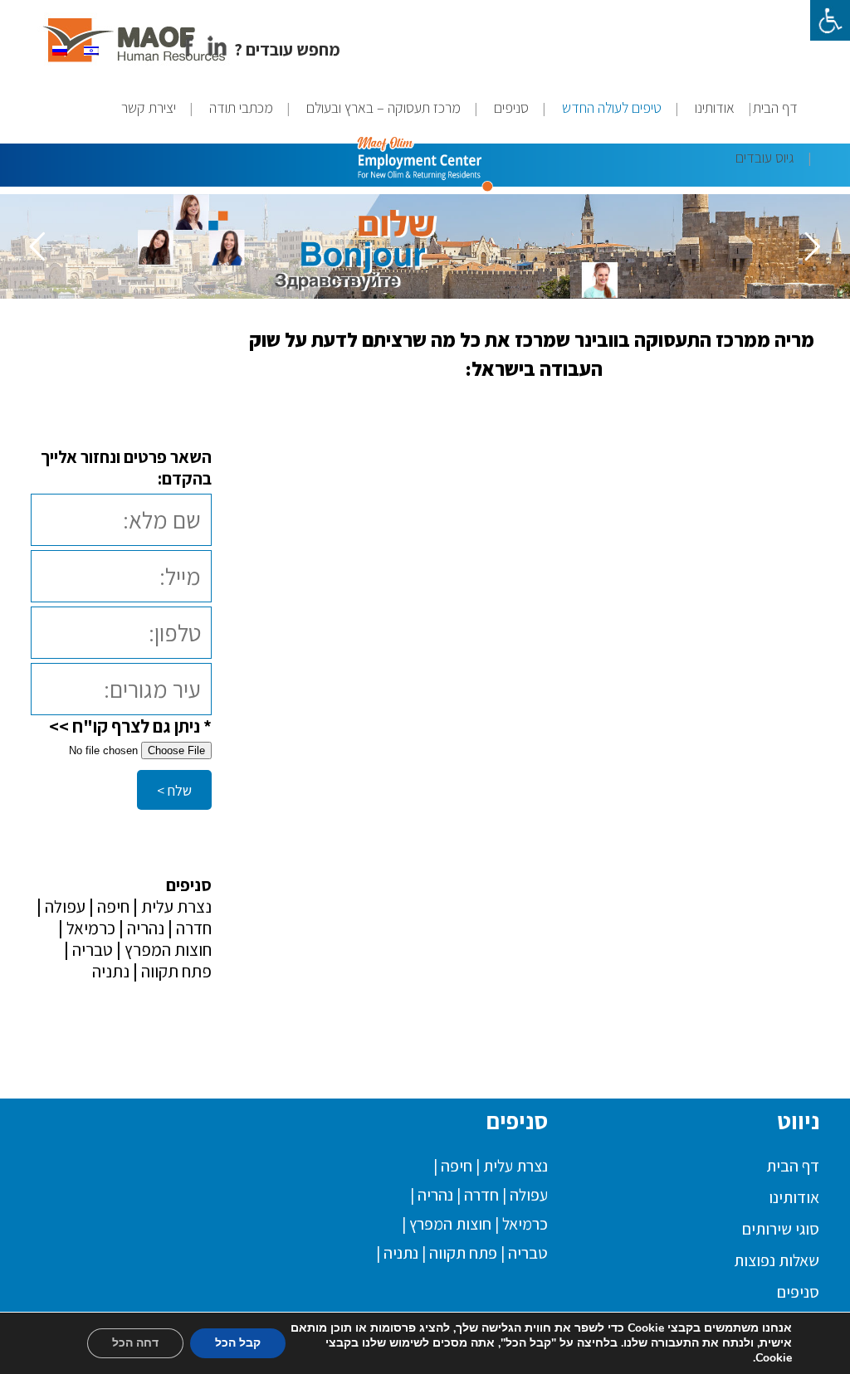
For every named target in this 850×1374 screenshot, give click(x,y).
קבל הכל (238, 1343)
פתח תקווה (175, 971)
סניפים (798, 1292)
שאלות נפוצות (776, 1260)
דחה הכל (135, 1343)
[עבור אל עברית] (91, 48)
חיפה (113, 906)
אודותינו (794, 1197)
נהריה (144, 928)
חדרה (192, 928)
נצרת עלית (175, 906)
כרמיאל (89, 928)
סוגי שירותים (780, 1229)
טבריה (91, 949)
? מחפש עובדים (287, 49)
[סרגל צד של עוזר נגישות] (830, 20)
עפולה (63, 906)
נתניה (110, 971)
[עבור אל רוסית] (60, 48)
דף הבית (792, 1166)
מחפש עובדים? (234, 1034)
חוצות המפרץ (166, 949)
